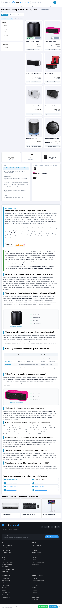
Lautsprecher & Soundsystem (36, 6)
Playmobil (34, 550)
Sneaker (34, 559)
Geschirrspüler (35, 583)
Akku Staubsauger (36, 545)
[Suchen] (54, 2)
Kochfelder (4, 587)
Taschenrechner (6, 592)
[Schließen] (60, 607)
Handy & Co (5, 547)
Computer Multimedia (24, 6)
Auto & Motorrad (6, 550)
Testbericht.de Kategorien (9, 542)
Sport (3, 557)
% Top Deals (35, 599)
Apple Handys (35, 597)
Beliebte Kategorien (37, 575)
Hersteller (4, 22)
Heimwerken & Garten (7, 562)
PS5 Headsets (35, 564)
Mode (3, 559)
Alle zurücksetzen (19, 18)
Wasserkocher (5, 595)
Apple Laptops (35, 547)
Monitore (34, 587)
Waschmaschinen (6, 597)
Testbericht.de (4, 6)
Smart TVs (34, 557)
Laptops (4, 590)
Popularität (4, 14)
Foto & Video (5, 555)
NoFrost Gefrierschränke (38, 555)
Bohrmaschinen (6, 580)
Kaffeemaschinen (6, 583)
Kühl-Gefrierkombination (38, 580)
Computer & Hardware (13, 6)
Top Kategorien (6, 575)
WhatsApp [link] (44, 606)
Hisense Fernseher (36, 552)
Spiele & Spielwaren (7, 567)
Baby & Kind (5, 571)
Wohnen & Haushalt (7, 564)
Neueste (20, 14)
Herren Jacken (5, 585)
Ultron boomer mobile (12, 479)
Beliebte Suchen (36, 542)
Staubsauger (35, 585)
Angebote (12, 14)
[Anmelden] (58, 2)
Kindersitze (34, 592)
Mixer (33, 595)
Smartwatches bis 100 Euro (38, 562)
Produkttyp (5, 44)
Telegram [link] (54, 606)
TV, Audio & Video (6, 552)
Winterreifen (35, 590)
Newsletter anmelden (52, 536)
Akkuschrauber (5, 578)
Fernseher (34, 578)
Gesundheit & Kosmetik (8, 569)
